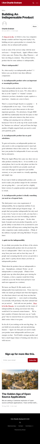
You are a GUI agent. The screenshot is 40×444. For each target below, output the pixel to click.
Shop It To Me (9, 37)
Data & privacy (12, 426)
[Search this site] (33, 2)
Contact (20, 426)
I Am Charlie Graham (12, 3)
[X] (20, 422)
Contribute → (29, 426)
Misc (3, 10)
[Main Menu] (37, 3)
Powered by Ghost (20, 429)
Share (34, 26)
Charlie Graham (8, 29)
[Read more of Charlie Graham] (4, 23)
